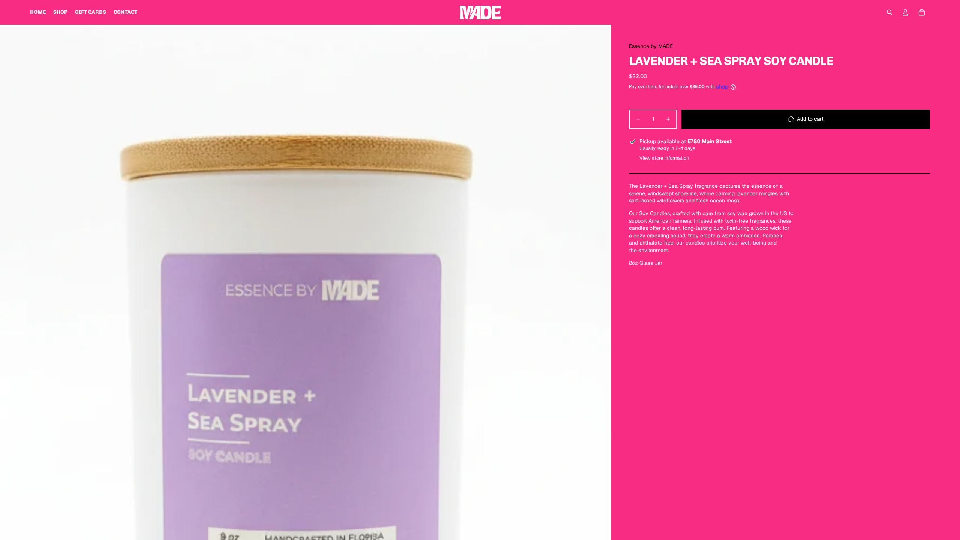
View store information (664, 158)
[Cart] (922, 12)
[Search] (889, 12)
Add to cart (810, 119)
